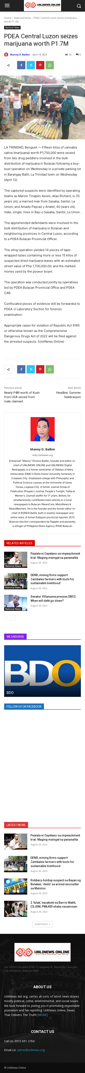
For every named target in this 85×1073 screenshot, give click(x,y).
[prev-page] (6, 617)
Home (7, 18)
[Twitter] (31, 65)
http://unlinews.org (42, 455)
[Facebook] (21, 65)
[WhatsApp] (50, 65)
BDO (10, 692)
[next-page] (13, 617)
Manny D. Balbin (20, 54)
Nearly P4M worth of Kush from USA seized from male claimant (22, 397)
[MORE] (42, 1015)
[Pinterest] (40, 65)
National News (22, 18)
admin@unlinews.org (31, 1050)
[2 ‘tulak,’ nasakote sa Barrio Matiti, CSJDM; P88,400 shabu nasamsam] (15, 909)
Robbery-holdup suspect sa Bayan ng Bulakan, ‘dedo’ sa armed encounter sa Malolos (56, 884)
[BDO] (42, 671)
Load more (41, 924)
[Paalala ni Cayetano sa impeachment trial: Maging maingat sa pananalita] (15, 560)
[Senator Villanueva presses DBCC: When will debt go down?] (15, 603)
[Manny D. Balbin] (6, 55)
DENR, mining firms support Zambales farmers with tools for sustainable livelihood (52, 579)
